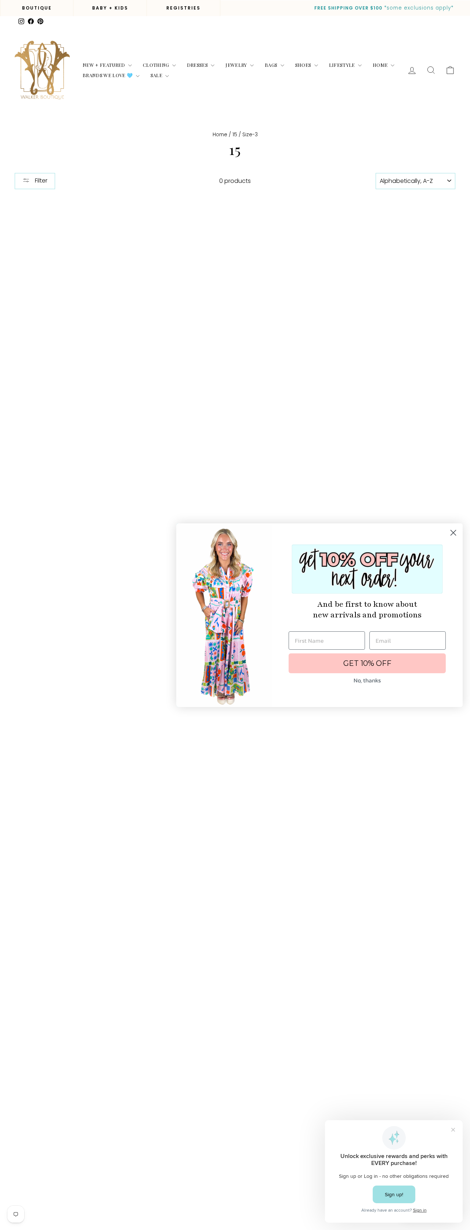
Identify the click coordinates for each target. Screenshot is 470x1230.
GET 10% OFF (367, 663)
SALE (157, 75)
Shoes (303, 65)
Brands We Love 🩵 (108, 75)
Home (381, 65)
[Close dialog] (453, 532)
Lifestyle (342, 65)
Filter (40, 180)
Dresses (198, 65)
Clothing (156, 65)
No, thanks (367, 680)
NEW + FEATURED (104, 65)
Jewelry (236, 65)
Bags (272, 65)
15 (234, 134)
